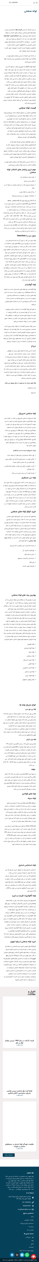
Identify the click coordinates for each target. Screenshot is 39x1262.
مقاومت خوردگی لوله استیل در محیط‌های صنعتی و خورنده (19, 1145)
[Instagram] (17, 1255)
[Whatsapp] (27, 1255)
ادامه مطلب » (19, 1045)
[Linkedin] (12, 1255)
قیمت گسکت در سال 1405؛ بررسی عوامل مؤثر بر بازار (19, 1042)
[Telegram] (22, 1255)
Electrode (27, 440)
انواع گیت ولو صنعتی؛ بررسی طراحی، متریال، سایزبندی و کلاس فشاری (19, 1092)
